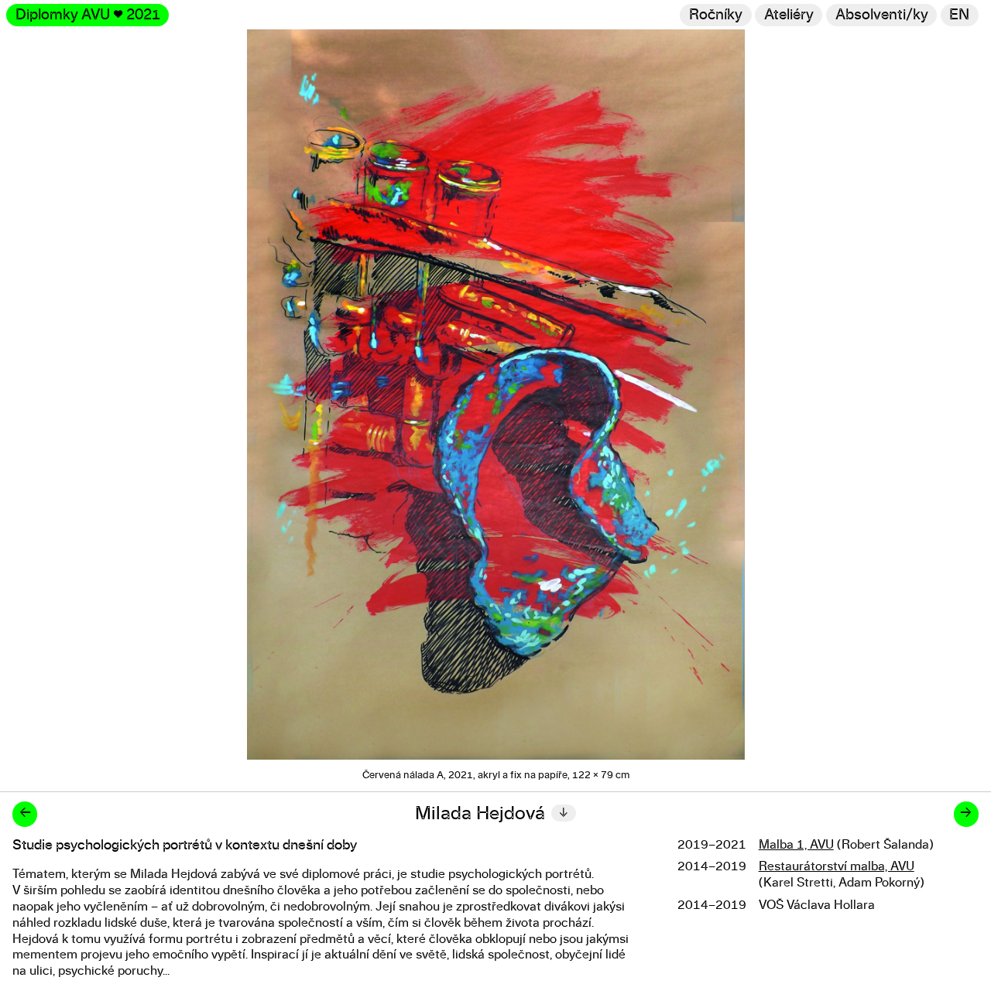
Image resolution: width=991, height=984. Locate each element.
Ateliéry (789, 15)
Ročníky (715, 15)
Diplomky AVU (87, 15)
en (959, 15)
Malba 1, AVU (796, 845)
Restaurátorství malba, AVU (836, 866)
